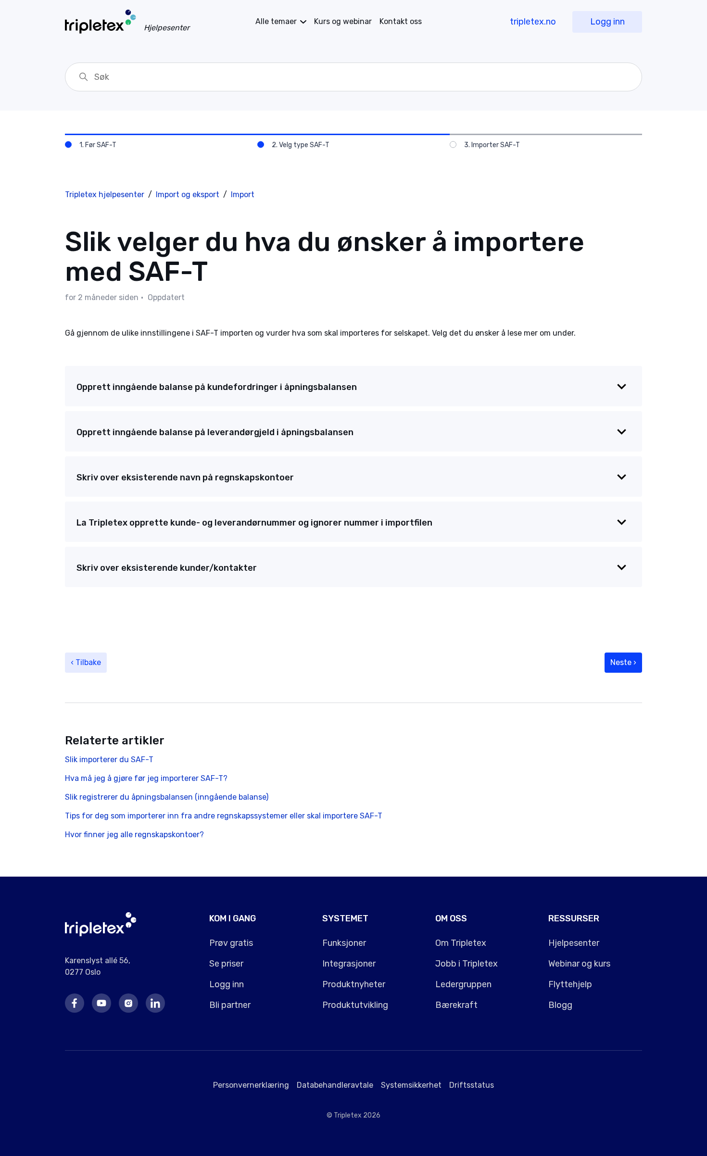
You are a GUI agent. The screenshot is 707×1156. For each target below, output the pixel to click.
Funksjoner (344, 943)
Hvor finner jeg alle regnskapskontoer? (134, 834)
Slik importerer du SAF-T (109, 759)
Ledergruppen (463, 984)
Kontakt (400, 21)
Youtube (101, 1003)
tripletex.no (533, 21)
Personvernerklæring (251, 1085)
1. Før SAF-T (97, 145)
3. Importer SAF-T (492, 145)
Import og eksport (187, 194)
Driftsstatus (471, 1085)
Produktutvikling (355, 1005)
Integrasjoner (349, 963)
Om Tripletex (460, 943)
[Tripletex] (101, 933)
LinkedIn (155, 1003)
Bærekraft (456, 1005)
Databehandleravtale (335, 1085)
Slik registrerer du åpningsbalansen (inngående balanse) (166, 797)
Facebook (74, 1003)
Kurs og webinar (343, 21)
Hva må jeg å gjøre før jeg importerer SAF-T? (146, 778)
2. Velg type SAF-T (300, 145)
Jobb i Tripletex (466, 963)
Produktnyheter (353, 984)
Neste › (623, 662)
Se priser (226, 963)
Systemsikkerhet (411, 1085)
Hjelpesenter (573, 943)
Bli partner (230, 1005)
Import (242, 194)
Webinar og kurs (579, 963)
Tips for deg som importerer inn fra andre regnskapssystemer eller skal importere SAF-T (223, 815)
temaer (276, 21)
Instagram (128, 1003)
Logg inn (607, 21)
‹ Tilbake (86, 662)
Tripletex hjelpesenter (104, 194)
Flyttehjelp (570, 984)
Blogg (560, 1005)
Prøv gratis (231, 943)
